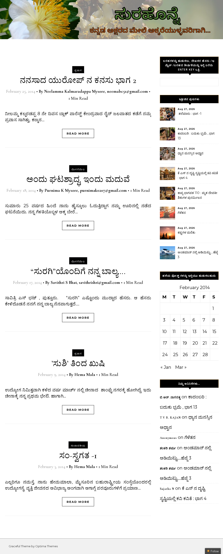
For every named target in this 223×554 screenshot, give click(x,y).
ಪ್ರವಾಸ (78, 70)
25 (175, 354)
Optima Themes (46, 546)
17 (165, 343)
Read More (78, 133)
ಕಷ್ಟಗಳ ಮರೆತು (186, 232)
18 (175, 343)
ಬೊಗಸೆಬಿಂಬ (78, 169)
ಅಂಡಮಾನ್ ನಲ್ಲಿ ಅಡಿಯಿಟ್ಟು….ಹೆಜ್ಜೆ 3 (198, 254)
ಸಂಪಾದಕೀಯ (78, 445)
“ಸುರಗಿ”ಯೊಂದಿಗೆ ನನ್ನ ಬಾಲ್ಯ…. (78, 271)
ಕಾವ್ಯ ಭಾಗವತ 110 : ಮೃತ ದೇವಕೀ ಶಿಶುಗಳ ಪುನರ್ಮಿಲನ (197, 195)
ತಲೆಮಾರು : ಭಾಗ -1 (189, 114)
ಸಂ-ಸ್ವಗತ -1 (78, 456)
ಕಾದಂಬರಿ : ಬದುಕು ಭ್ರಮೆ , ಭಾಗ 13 (196, 135)
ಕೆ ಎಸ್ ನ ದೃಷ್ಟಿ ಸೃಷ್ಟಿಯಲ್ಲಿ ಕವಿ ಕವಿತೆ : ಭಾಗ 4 (198, 175)
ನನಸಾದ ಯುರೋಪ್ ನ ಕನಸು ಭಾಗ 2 (78, 80)
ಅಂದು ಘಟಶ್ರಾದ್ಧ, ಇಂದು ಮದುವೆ (78, 179)
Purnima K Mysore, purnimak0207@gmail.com (86, 190)
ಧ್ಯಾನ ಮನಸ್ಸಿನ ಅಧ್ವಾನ (190, 153)
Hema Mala (84, 374)
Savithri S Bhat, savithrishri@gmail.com (85, 282)
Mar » (181, 367)
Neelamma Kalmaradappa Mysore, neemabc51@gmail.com (96, 91)
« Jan (165, 367)
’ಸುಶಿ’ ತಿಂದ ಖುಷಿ (78, 364)
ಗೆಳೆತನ (182, 213)
